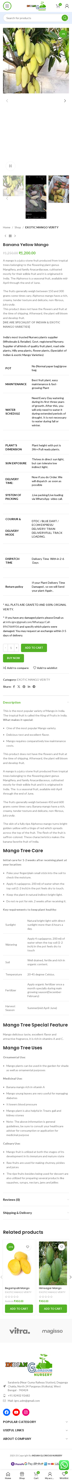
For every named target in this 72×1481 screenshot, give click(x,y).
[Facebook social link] (13, 686)
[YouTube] (16, 1412)
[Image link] (28, 1364)
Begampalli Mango (17, 1288)
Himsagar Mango (50, 1288)
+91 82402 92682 (19, 1395)
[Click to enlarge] (10, 166)
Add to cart (34, 647)
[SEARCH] (65, 18)
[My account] (67, 6)
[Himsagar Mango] (53, 1263)
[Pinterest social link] (24, 686)
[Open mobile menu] (7, 6)
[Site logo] (36, 5)
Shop (18, 227)
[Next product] (15, 236)
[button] (7, 101)
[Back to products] (10, 236)
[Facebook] (6, 1412)
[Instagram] (25, 1412)
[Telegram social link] (34, 686)
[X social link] (18, 686)
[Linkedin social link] (29, 686)
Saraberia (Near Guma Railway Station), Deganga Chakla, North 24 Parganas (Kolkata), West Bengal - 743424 (38, 1386)
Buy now (13, 658)
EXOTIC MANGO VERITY (41, 227)
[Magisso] (52, 1331)
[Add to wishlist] (27, 1247)
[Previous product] (5, 236)
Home (6, 227)
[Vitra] (19, 1331)
